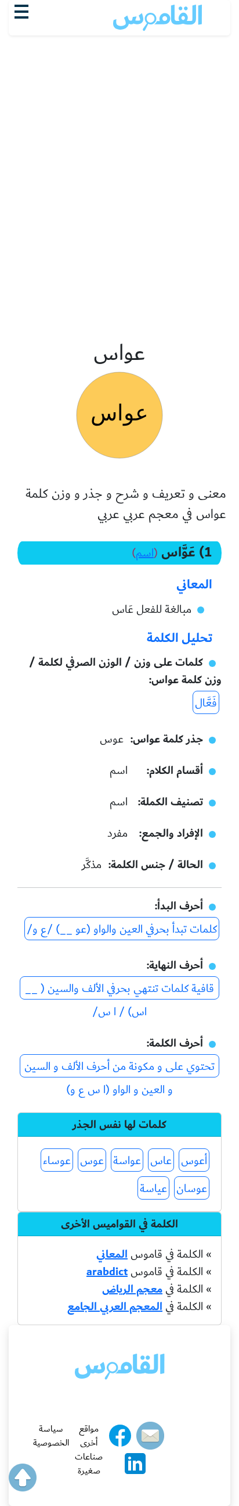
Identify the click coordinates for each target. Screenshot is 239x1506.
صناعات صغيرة (89, 1463)
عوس (92, 1160)
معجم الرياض (132, 1289)
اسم (145, 553)
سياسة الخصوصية (51, 1435)
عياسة (153, 1188)
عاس (161, 1160)
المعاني (112, 1254)
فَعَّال (206, 703)
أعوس (194, 1160)
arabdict (107, 1272)
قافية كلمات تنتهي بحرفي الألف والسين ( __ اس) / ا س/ (119, 989)
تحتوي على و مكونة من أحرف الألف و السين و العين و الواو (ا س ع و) (119, 1067)
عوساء (57, 1160)
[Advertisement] (119, 161)
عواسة (127, 1160)
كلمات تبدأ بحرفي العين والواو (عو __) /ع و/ (122, 929)
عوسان (191, 1188)
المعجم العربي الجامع (114, 1306)
